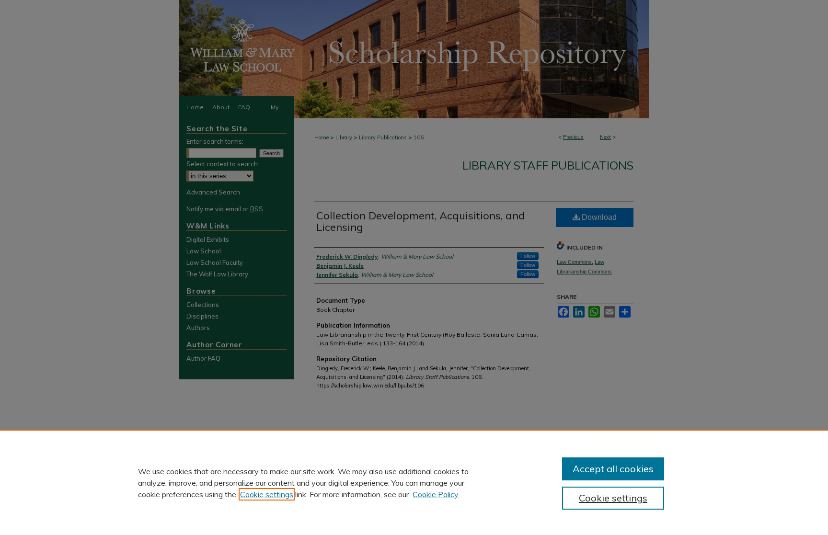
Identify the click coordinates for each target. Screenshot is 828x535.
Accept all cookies (613, 469)
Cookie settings (266, 494)
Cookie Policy (436, 494)
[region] (414, 482)
